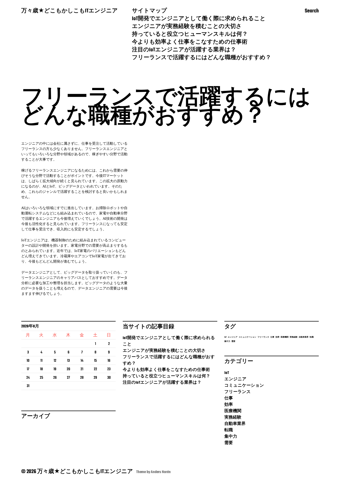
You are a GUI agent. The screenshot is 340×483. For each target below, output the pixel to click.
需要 (233, 341)
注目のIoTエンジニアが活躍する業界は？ (184, 50)
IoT (225, 337)
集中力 (227, 341)
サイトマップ (149, 11)
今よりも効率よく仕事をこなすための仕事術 (189, 42)
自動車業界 (303, 337)
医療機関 (284, 337)
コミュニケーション (247, 337)
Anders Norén (161, 472)
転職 (312, 337)
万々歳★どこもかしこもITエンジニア (69, 11)
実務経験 (294, 337)
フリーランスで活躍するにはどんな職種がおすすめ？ (201, 58)
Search (312, 11)
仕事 (272, 337)
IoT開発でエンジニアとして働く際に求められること (199, 19)
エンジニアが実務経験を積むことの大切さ (187, 27)
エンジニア (232, 337)
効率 (277, 337)
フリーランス (263, 337)
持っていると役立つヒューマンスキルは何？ (190, 35)
